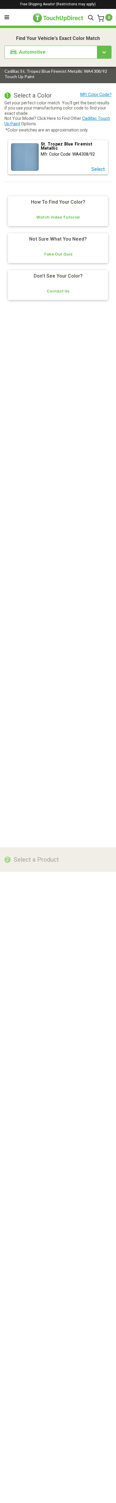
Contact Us (58, 291)
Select (98, 169)
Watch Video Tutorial (58, 217)
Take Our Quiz (58, 254)
